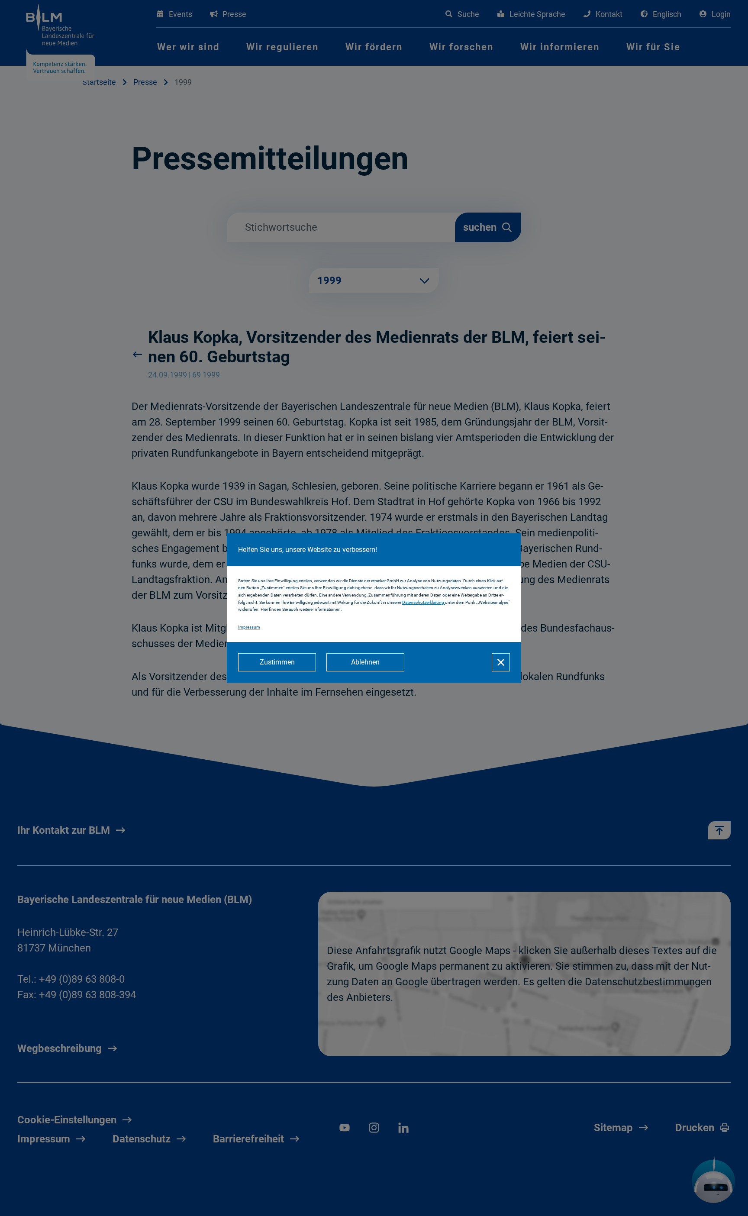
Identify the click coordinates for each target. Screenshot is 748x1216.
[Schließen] (501, 662)
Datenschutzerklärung (423, 602)
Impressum (249, 627)
